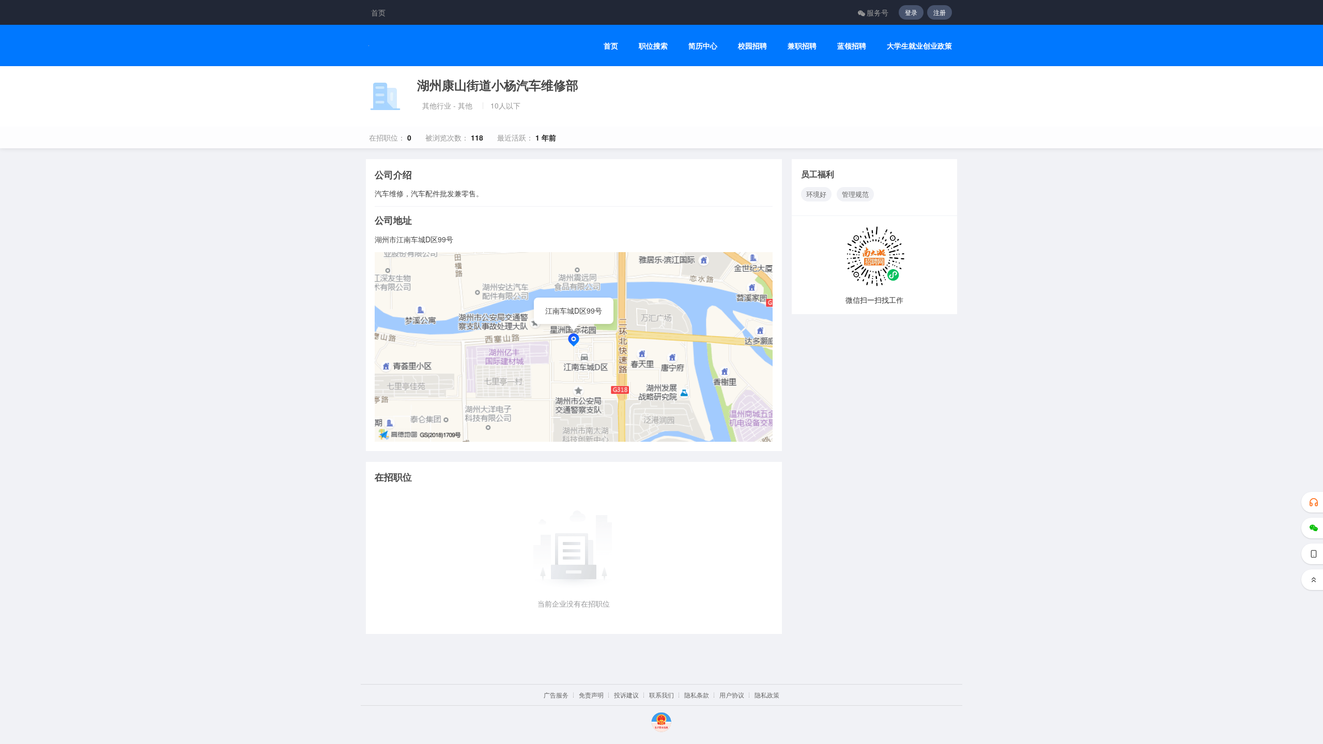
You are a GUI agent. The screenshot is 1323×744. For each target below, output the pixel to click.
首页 (378, 12)
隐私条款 (696, 694)
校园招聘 (752, 45)
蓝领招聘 (851, 45)
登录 (911, 12)
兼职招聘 (802, 45)
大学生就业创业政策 (919, 45)
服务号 (877, 12)
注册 (939, 12)
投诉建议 (626, 694)
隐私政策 (767, 694)
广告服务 (556, 694)
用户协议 (731, 694)
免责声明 (591, 694)
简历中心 (702, 45)
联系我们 (661, 694)
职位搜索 (653, 45)
